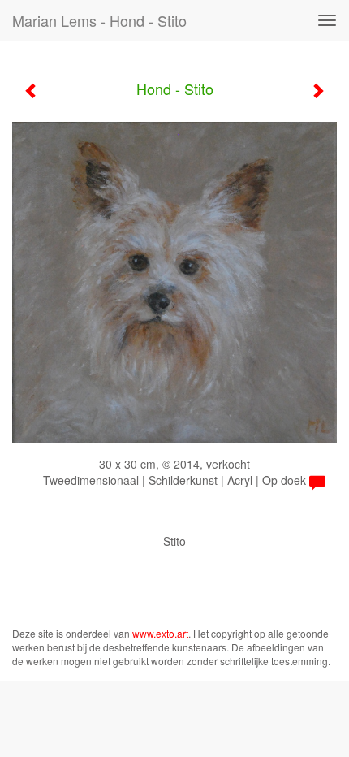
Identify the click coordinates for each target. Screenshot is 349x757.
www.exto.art (160, 633)
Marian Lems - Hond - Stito (99, 20)
